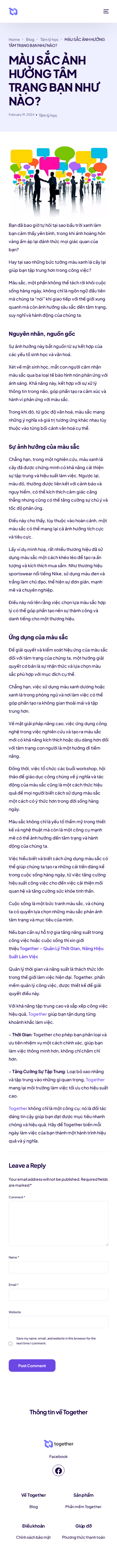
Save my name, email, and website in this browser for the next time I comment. (56, 1340)
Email (14, 1284)
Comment (17, 1197)
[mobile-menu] (105, 11)
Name (14, 1257)
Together (37, 1014)
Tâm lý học (48, 115)
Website (15, 1312)
